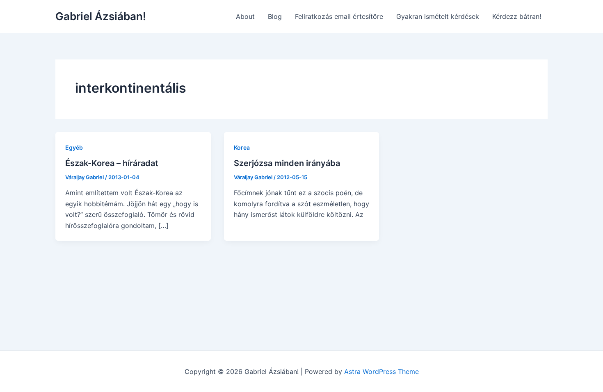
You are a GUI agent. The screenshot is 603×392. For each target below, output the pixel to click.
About (245, 16)
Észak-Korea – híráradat (111, 163)
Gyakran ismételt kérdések (437, 16)
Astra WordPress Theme (381, 371)
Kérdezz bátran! (516, 16)
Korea (242, 147)
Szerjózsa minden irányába (287, 163)
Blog (275, 16)
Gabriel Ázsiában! (100, 16)
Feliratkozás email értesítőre (339, 16)
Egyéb (74, 147)
